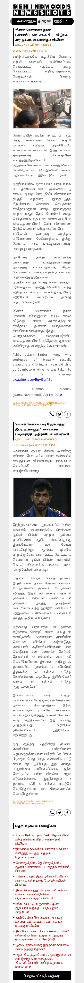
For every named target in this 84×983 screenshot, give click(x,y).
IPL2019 (21, 801)
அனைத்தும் (26, 21)
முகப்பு (19, 44)
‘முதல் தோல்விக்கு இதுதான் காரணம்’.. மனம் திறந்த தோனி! (43, 947)
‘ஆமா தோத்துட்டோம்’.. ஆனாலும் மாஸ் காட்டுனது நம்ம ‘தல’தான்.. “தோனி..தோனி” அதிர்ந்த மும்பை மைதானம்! (43, 961)
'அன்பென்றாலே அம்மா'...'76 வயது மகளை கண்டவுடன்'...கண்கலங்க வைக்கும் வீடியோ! (39, 922)
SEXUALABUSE (20, 403)
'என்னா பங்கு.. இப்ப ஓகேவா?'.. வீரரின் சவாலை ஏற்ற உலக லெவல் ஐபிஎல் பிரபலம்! (42, 881)
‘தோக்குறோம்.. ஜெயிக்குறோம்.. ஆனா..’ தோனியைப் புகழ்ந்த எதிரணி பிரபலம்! (42, 867)
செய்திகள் (32, 44)
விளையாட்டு (49, 439)
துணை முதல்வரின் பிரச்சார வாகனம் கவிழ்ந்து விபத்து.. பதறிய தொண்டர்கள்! (41, 853)
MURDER (40, 403)
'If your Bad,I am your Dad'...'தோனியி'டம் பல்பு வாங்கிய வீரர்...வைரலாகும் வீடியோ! (42, 840)
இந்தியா (60, 21)
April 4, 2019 (52, 395)
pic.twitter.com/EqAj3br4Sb (32, 379)
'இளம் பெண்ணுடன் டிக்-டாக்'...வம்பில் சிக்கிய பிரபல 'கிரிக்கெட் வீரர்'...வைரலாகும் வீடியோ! (41, 895)
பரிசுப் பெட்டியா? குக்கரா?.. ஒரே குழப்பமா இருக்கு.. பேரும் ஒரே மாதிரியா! (37, 908)
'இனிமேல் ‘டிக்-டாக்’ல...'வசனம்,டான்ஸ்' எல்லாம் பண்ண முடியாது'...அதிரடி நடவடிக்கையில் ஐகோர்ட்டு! (42, 936)
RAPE (32, 403)
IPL (14, 801)
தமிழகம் (45, 21)
